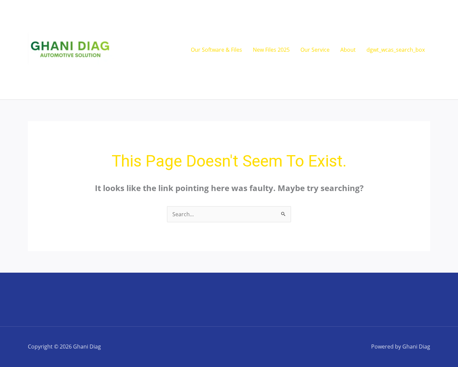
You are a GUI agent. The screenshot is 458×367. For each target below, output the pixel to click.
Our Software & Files (216, 49)
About (348, 49)
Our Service (315, 49)
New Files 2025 (271, 49)
